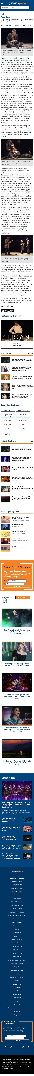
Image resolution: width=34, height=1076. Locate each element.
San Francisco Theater (17, 905)
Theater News (17, 926)
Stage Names (17, 998)
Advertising (17, 1004)
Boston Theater (17, 891)
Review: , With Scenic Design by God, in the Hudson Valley (17, 763)
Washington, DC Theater (17, 912)
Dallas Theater (17, 950)
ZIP (5, 583)
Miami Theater (17, 898)
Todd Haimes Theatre (18, 533)
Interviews (17, 936)
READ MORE (22, 597)
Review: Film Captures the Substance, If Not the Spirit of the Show (17, 696)
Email (6, 580)
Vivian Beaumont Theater (19, 541)
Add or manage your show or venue (17, 1008)
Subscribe (17, 586)
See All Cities (17, 919)
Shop (17, 1001)
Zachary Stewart (6, 25)
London (17, 991)
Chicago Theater (17, 885)
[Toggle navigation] (1, 3)
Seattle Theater (17, 909)
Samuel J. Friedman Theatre (20, 520)
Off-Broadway (17, 25)
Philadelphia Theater (17, 902)
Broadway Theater (17, 881)
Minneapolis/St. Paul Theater (17, 915)
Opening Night (17, 933)
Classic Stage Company (13, 62)
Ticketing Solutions (17, 1015)
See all (30, 353)
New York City (17, 343)
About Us (17, 1011)
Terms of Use (9, 1068)
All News (17, 981)
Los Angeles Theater (17, 888)
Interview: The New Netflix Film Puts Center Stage (17, 730)
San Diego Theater (17, 967)
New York (17, 987)
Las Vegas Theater (17, 895)
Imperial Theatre (17, 526)
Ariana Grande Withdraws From (17, 664)
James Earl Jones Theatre (19, 548)
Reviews (3, 14)
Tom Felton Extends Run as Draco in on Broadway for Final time (17, 632)
